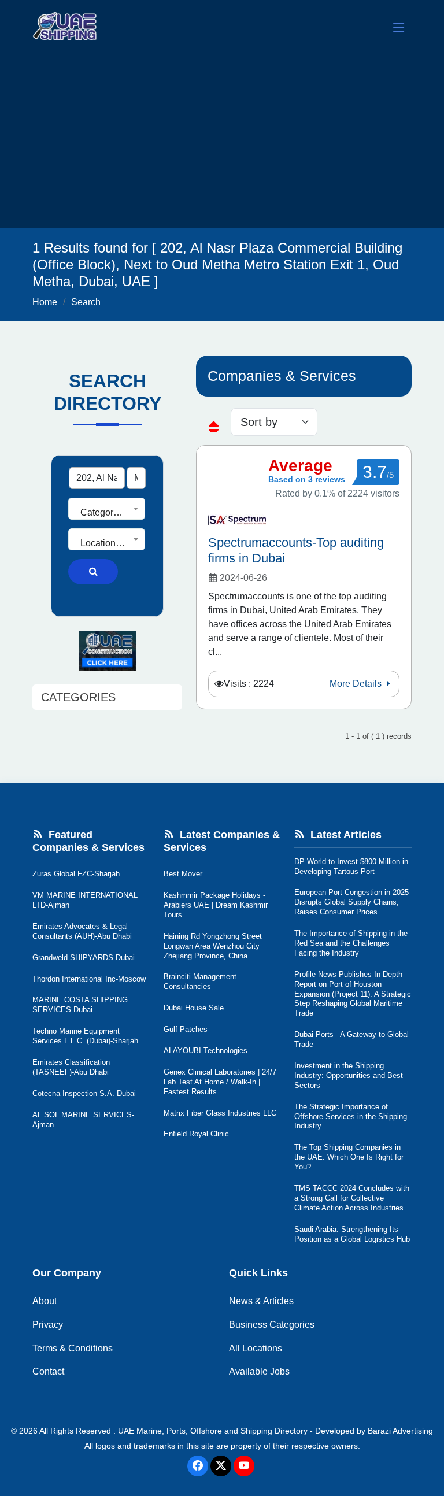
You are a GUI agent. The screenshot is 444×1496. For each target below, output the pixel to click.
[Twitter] (220, 1466)
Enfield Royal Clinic (196, 1134)
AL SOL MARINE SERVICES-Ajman (83, 1119)
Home (44, 302)
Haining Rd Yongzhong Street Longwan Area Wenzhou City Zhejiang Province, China (213, 946)
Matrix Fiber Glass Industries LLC (220, 1113)
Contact (48, 1371)
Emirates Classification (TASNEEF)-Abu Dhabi (71, 1067)
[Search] (93, 571)
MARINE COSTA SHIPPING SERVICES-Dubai (80, 1004)
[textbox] (107, 513)
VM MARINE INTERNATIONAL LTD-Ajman (85, 900)
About (44, 1301)
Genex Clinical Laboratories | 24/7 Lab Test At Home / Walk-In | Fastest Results (220, 1082)
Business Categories (271, 1325)
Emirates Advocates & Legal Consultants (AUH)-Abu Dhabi (82, 931)
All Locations (255, 1348)
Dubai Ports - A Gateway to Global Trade (351, 1039)
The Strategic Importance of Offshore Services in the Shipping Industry (350, 1116)
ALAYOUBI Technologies (205, 1050)
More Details (357, 683)
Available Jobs (259, 1371)
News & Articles (261, 1301)
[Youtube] (244, 1466)
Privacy (47, 1325)
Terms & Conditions (72, 1348)
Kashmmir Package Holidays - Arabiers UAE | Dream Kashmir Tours (216, 905)
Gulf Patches (186, 1029)
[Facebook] (197, 1466)
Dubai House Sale (194, 1007)
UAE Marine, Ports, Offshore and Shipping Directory (213, 1430)
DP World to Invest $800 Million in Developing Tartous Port (351, 866)
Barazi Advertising (400, 1430)
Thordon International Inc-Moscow (89, 979)
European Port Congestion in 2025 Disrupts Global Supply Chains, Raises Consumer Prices (351, 902)
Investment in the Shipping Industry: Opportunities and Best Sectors (348, 1075)
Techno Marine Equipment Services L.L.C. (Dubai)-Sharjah (85, 1036)
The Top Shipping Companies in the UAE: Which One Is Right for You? (349, 1157)
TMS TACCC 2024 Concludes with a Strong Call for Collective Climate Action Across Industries (351, 1198)
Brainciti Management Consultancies (200, 981)
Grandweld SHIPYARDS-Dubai (83, 957)
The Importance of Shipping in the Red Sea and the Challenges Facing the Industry (351, 943)
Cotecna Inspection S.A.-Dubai (84, 1093)
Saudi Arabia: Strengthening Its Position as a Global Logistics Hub (352, 1234)
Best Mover (183, 873)
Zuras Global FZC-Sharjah (76, 873)
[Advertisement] (222, 142)
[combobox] (106, 509)
